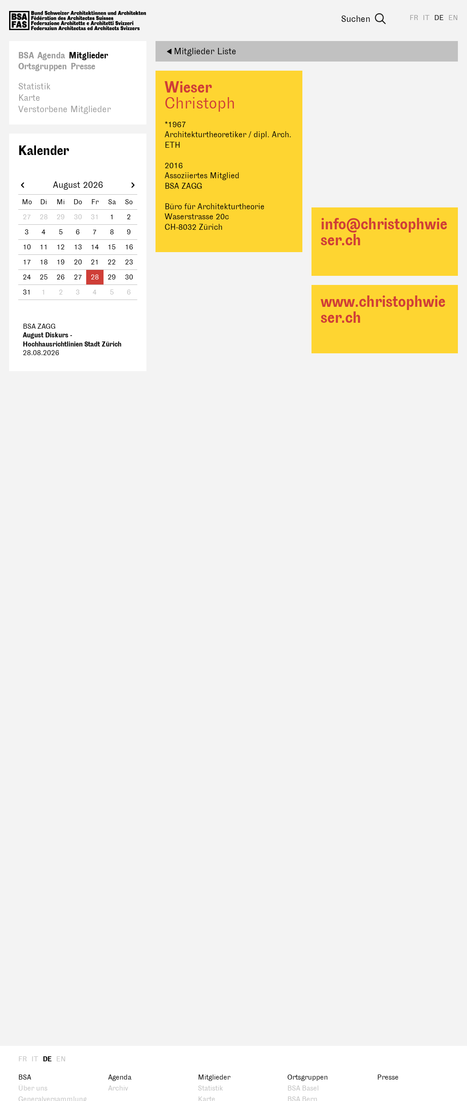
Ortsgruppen (42, 66)
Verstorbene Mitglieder (64, 109)
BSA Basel (303, 1088)
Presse (83, 66)
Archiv (118, 1088)
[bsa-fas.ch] (77, 20)
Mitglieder (88, 55)
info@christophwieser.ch (384, 232)
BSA (26, 55)
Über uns (32, 1088)
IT (426, 18)
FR (414, 18)
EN (453, 18)
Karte (29, 98)
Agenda (51, 55)
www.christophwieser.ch (383, 310)
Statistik (34, 87)
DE (439, 18)
